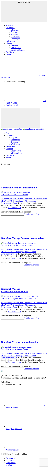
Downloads (10, 458)
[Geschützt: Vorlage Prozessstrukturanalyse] (24, 243)
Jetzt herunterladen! (31, 214)
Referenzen (10, 41)
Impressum (10, 460)
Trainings (14, 142)
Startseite (9, 25)
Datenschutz (11, 463)
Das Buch (10, 52)
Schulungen (15, 39)
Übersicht (14, 30)
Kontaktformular (14, 208)
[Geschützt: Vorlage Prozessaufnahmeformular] (24, 296)
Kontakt (9, 54)
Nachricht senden (12, 105)
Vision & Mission (17, 50)
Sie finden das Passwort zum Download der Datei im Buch (24, 199)
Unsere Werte (16, 48)
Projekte (14, 32)
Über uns (9, 43)
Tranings (14, 34)
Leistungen (10, 28)
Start (7, 133)
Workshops (15, 36)
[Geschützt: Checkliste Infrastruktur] (24, 192)
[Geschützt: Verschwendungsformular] (24, 347)
